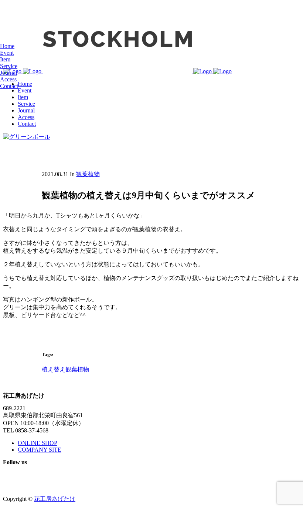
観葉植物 (88, 174)
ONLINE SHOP (37, 443)
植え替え (53, 369)
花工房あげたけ (54, 499)
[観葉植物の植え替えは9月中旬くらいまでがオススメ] (26, 137)
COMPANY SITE (39, 449)
